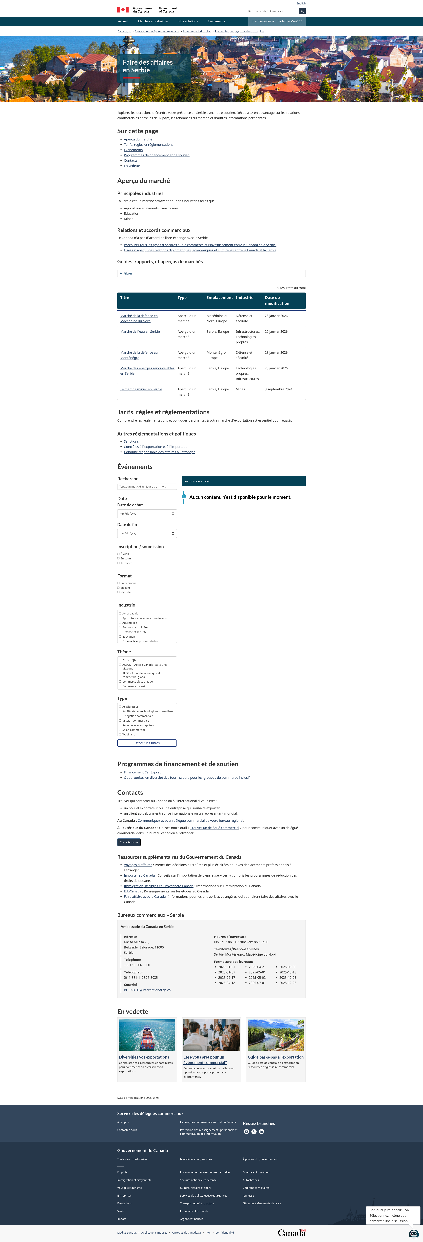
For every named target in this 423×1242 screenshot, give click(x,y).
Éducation (128, 636)
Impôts (121, 1219)
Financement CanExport (142, 772)
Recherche (127, 478)
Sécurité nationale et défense (198, 1180)
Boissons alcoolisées (135, 627)
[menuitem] (153, 21)
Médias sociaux (126, 1232)
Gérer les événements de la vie (262, 1203)
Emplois (122, 1172)
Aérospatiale (130, 613)
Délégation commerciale (137, 716)
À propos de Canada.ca (186, 1232)
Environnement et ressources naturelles (205, 1172)
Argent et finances (191, 1219)
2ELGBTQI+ (129, 660)
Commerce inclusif (134, 686)
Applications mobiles (154, 1232)
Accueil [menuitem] (123, 21)
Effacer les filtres (147, 743)
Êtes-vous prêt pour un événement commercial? (205, 1060)
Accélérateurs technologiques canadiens (147, 711)
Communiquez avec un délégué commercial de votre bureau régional (190, 820)
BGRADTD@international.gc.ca (147, 990)
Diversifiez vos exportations (144, 1057)
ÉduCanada (132, 891)
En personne (128, 583)
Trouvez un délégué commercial (214, 828)
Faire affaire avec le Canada (145, 896)
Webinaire (128, 734)
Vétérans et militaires (256, 1188)
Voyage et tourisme (129, 1188)
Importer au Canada (139, 875)
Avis (208, 1232)
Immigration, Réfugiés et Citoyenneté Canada (158, 886)
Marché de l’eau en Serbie (140, 331)
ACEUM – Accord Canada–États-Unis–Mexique (145, 666)
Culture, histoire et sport (195, 1188)
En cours (126, 558)
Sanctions (131, 441)
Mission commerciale (135, 720)
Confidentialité (224, 1232)
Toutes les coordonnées (132, 1159)
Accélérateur (130, 707)
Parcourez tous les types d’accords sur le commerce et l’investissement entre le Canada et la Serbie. (200, 245)
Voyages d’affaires (138, 865)
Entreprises (124, 1195)
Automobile (129, 623)
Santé (120, 1211)
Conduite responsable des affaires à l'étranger (159, 452)
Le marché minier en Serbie (141, 389)
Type (122, 698)
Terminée (126, 563)
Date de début (130, 504)
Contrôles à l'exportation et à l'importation (157, 446)
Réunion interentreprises (138, 725)
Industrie (126, 605)
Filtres (128, 273)
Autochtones (251, 1180)
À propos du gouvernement (260, 1159)
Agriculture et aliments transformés (144, 618)
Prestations (124, 1203)
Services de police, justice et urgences (203, 1195)
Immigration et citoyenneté (134, 1180)
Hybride (126, 592)
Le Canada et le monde (194, 1211)
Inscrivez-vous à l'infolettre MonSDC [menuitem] (277, 21)
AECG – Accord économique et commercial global (141, 675)
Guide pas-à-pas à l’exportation (276, 1057)
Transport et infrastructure (197, 1203)
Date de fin (127, 524)
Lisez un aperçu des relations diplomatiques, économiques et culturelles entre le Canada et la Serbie (200, 250)
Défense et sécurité (134, 632)
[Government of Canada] (147, 10)
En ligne (126, 588)
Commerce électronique (137, 681)
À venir (125, 554)
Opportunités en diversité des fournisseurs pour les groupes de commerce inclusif (187, 777)
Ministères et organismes (196, 1159)
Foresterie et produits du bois (141, 641)
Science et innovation (256, 1172)
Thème (124, 651)
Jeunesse (248, 1195)
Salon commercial (133, 730)
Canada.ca (124, 31)
